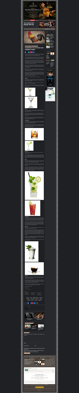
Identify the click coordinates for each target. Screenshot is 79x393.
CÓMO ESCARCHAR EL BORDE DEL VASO (52, 41)
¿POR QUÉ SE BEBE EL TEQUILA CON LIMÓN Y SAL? (52, 47)
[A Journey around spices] (39, 10)
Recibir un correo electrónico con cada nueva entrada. (31, 351)
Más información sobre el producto (50, 99)
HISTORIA (29, 300)
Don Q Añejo (51, 55)
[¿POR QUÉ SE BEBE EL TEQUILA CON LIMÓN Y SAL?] (48, 47)
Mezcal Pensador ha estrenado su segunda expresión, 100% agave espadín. (40, 329)
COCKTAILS (49, 360)
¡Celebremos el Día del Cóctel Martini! (34, 328)
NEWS (32, 300)
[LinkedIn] (28, 52)
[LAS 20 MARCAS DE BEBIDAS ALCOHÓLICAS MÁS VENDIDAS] (48, 35)
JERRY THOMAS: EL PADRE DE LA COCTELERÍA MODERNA (52, 44)
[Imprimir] (37, 303)
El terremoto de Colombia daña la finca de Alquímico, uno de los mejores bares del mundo (52, 64)
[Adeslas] (50, 78)
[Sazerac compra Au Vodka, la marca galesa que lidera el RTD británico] (48, 53)
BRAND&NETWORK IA (46, 384)
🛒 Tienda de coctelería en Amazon (39, 387)
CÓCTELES (28, 44)
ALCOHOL (28, 297)
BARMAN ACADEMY (35, 297)
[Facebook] (25, 52)
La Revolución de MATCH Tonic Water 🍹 (27, 328)
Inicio (26, 44)
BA (29, 306)
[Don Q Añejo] (52, 53)
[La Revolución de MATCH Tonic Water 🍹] (28, 326)
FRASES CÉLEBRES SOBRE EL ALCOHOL (52, 38)
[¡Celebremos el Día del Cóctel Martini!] (34, 326)
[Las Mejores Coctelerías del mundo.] (48, 61)
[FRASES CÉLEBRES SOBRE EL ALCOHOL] (48, 38)
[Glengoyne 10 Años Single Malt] (39, 362)
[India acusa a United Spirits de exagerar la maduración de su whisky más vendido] (39, 364)
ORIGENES (40, 300)
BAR (31, 297)
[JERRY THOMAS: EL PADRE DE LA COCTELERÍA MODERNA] (48, 44)
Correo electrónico (26, 345)
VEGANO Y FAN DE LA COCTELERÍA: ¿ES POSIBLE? (39, 293)
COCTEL (52, 360)
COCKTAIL (41, 297)
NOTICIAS (36, 300)
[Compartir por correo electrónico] (34, 52)
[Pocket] (31, 52)
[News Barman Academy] (29, 23)
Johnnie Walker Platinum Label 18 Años (40, 20)
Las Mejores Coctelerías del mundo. (48, 63)
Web (35, 345)
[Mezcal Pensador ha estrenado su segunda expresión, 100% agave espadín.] (41, 326)
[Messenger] (33, 52)
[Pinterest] (30, 52)
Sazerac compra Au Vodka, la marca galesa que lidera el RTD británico (47, 57)
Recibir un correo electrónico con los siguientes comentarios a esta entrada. (34, 350)
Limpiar (53, 371)
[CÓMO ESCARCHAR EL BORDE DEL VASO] (48, 41)
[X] (27, 52)
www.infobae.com (28, 289)
